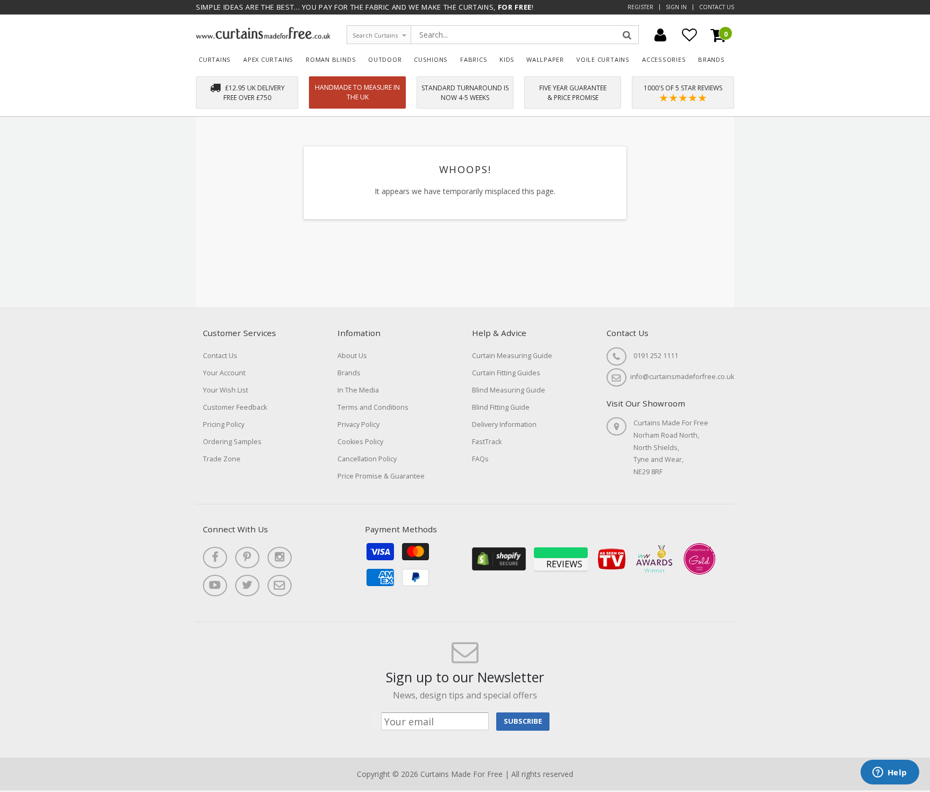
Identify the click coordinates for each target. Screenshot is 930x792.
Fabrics (474, 59)
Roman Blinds (331, 59)
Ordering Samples (232, 441)
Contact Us (716, 7)
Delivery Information (504, 424)
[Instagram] (279, 557)
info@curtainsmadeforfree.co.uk (682, 376)
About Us (352, 355)
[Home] (263, 36)
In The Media (358, 390)
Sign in (676, 7)
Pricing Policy (223, 424)
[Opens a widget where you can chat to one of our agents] (889, 773)
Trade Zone (222, 458)
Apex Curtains (268, 59)
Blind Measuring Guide (508, 390)
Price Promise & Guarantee (381, 476)
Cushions (431, 59)
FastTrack (487, 441)
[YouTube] (215, 585)
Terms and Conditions (372, 407)
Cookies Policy (360, 441)
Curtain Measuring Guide (512, 355)
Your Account (224, 372)
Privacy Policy (358, 424)
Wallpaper (545, 59)
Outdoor (385, 59)
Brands (711, 59)
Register (640, 7)
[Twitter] (247, 585)
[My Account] (660, 34)
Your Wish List (225, 390)
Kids (507, 59)
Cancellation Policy (367, 458)
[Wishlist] (689, 34)
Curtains (215, 59)
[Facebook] (215, 557)
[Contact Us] (279, 585)
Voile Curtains (603, 59)
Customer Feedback (235, 407)
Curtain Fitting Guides (506, 372)
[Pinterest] (247, 557)
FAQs (480, 458)
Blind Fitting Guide (501, 407)
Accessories (664, 59)
